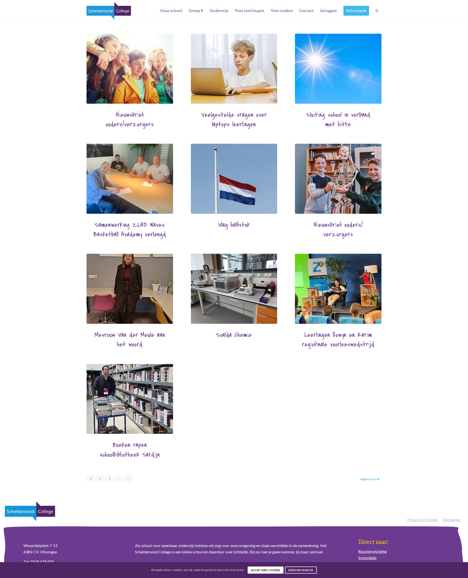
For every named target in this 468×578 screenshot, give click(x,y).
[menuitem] (171, 10)
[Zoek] (376, 10)
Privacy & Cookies (422, 519)
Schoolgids (367, 557)
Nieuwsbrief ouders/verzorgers (130, 119)
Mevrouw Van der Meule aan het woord (130, 339)
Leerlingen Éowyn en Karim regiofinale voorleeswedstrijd (338, 339)
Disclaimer (452, 519)
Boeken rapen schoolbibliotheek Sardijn (130, 449)
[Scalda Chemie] (234, 289)
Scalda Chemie (234, 335)
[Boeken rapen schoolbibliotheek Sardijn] (130, 399)
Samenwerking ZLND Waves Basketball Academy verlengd (129, 229)
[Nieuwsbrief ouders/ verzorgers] (338, 179)
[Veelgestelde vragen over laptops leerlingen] (234, 69)
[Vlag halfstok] (234, 179)
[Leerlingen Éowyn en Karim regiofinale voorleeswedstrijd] (338, 289)
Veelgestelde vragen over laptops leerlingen (234, 119)
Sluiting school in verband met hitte (338, 119)
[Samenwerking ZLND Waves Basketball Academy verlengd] (130, 179)
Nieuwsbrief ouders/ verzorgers (338, 229)
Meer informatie (300, 570)
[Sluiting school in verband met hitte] (338, 69)
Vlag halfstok (234, 225)
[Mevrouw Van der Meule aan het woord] (130, 289)
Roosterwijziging (372, 551)
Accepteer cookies (265, 570)
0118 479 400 (42, 561)
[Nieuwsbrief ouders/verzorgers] (130, 69)
